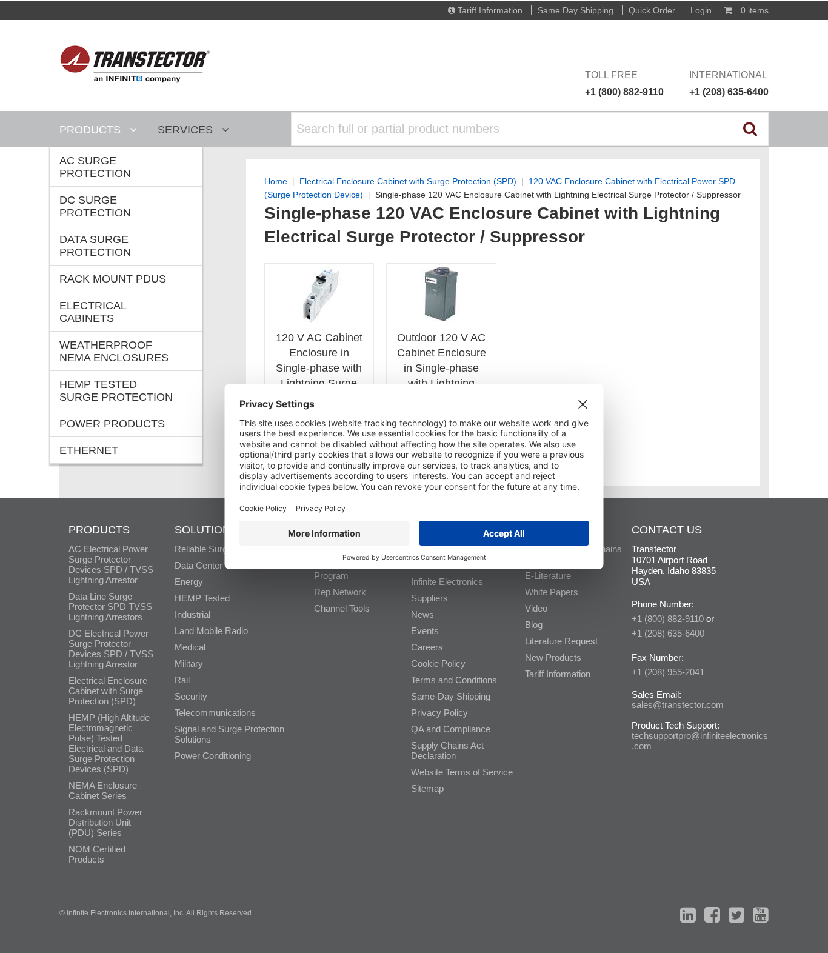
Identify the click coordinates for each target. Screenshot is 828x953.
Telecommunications (215, 712)
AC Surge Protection (95, 167)
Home (275, 181)
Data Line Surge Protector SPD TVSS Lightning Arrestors (110, 606)
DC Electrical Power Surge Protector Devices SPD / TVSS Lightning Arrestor (110, 648)
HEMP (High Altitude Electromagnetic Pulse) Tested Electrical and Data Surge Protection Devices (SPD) (109, 743)
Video (536, 608)
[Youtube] (761, 915)
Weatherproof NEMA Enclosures (114, 351)
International (729, 83)
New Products (553, 657)
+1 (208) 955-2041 (668, 672)
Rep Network (340, 592)
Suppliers (429, 598)
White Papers (551, 592)
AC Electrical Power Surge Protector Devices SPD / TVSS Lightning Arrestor (110, 564)
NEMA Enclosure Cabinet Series (102, 790)
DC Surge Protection (95, 206)
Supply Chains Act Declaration (447, 750)
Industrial (192, 614)
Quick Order (652, 10)
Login (701, 10)
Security (191, 696)
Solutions (206, 530)
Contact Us (667, 530)
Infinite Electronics (447, 582)
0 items (753, 10)
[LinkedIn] (688, 915)
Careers (427, 647)
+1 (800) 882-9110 (668, 619)
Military (189, 663)
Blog (534, 625)
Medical (190, 647)
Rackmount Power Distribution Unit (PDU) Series (105, 822)
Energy (189, 582)
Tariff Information (490, 10)
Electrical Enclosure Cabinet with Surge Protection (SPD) (407, 181)
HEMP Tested (202, 598)
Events (425, 631)
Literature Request (561, 641)
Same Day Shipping (575, 10)
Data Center (198, 565)
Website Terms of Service (462, 772)
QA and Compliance (450, 729)
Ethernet (88, 450)
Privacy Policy (439, 712)
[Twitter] (736, 915)
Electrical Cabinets (93, 311)
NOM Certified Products (96, 854)
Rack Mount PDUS (112, 279)
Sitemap (427, 788)
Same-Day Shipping (450, 696)
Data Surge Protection (95, 245)
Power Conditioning (213, 756)
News (422, 614)
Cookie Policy (438, 663)
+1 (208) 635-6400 (668, 633)
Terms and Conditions (454, 680)
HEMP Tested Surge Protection (116, 390)
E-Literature (548, 575)
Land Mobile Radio (211, 631)
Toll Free (624, 83)
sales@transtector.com (678, 705)
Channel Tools (342, 608)
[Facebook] (712, 915)
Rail (182, 680)
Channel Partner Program (346, 570)
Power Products (112, 424)
